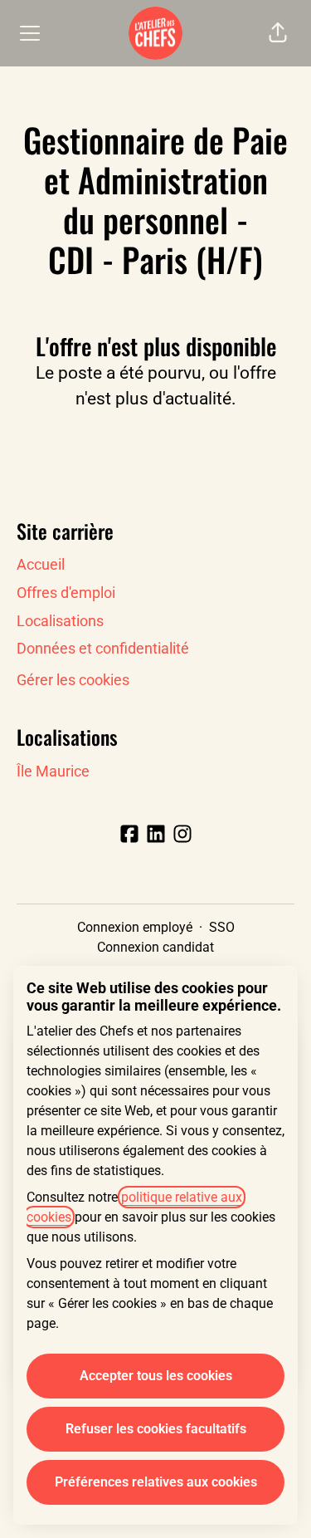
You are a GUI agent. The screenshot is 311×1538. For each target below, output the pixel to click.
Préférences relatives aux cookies (156, 1482)
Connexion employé (134, 927)
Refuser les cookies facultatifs (156, 1429)
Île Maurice (53, 771)
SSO (222, 927)
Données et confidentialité (103, 648)
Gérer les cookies (73, 679)
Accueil (41, 564)
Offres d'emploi (66, 592)
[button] (278, 33)
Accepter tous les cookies (156, 1376)
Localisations (60, 620)
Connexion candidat (155, 947)
